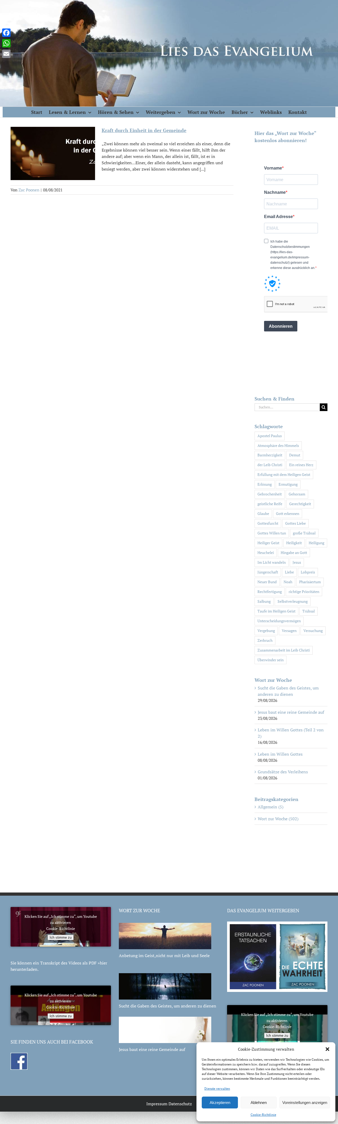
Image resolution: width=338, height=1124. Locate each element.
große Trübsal (304, 533)
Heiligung (316, 542)
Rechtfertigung (269, 591)
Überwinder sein (270, 659)
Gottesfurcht (267, 523)
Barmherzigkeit (269, 454)
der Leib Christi (269, 464)
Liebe (289, 572)
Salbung (264, 601)
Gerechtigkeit (300, 503)
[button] (327, 1049)
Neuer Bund (267, 581)
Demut (294, 454)
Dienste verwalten (217, 1089)
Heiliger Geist (268, 542)
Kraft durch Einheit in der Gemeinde (144, 130)
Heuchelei (265, 552)
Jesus (297, 562)
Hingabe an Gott (294, 552)
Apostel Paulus (269, 435)
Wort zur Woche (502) (278, 819)
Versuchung (313, 630)
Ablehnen (259, 1102)
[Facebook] (6, 32)
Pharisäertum (310, 581)
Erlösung (264, 484)
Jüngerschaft (267, 572)
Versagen (289, 630)
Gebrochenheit (269, 493)
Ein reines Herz (301, 464)
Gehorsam (297, 493)
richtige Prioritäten (304, 591)
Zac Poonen (28, 189)
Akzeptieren (220, 1102)
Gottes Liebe (295, 523)
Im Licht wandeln (271, 562)
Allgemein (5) (270, 807)
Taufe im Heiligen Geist (276, 611)
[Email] (6, 54)
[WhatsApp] (6, 43)
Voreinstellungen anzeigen (304, 1102)
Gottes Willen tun (271, 533)
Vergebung (266, 630)
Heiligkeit (294, 542)
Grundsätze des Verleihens (283, 772)
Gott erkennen (287, 513)
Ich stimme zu (61, 937)
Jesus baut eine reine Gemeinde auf (291, 712)
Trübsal (308, 611)
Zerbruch (265, 640)
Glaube (263, 513)
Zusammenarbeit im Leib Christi (283, 650)
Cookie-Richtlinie (263, 1115)
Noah (288, 581)
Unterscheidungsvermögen (279, 620)
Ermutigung (288, 484)
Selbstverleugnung (293, 601)
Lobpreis (308, 572)
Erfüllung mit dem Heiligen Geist (283, 474)
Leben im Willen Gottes (280, 754)
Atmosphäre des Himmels (278, 445)
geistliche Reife (269, 503)
